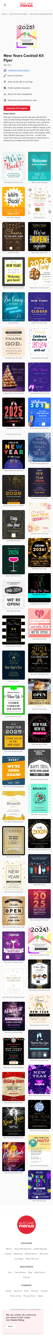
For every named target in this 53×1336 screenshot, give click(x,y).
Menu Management (23, 1249)
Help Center (40, 1272)
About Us (18, 1291)
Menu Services (32, 1259)
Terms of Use (15, 1296)
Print (10, 1272)
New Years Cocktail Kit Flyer (41, 14)
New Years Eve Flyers (19, 14)
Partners (34, 1291)
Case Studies (20, 1272)
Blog (30, 1272)
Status (40, 1296)
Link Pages (19, 1259)
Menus (5, 14)
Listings (8, 1254)
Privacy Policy (29, 1296)
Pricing (8, 1291)
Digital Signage (40, 1249)
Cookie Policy (17, 1320)
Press (26, 1291)
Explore (26, 1277)
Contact (44, 1291)
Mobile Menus (31, 1254)
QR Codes (44, 1254)
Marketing (18, 1254)
